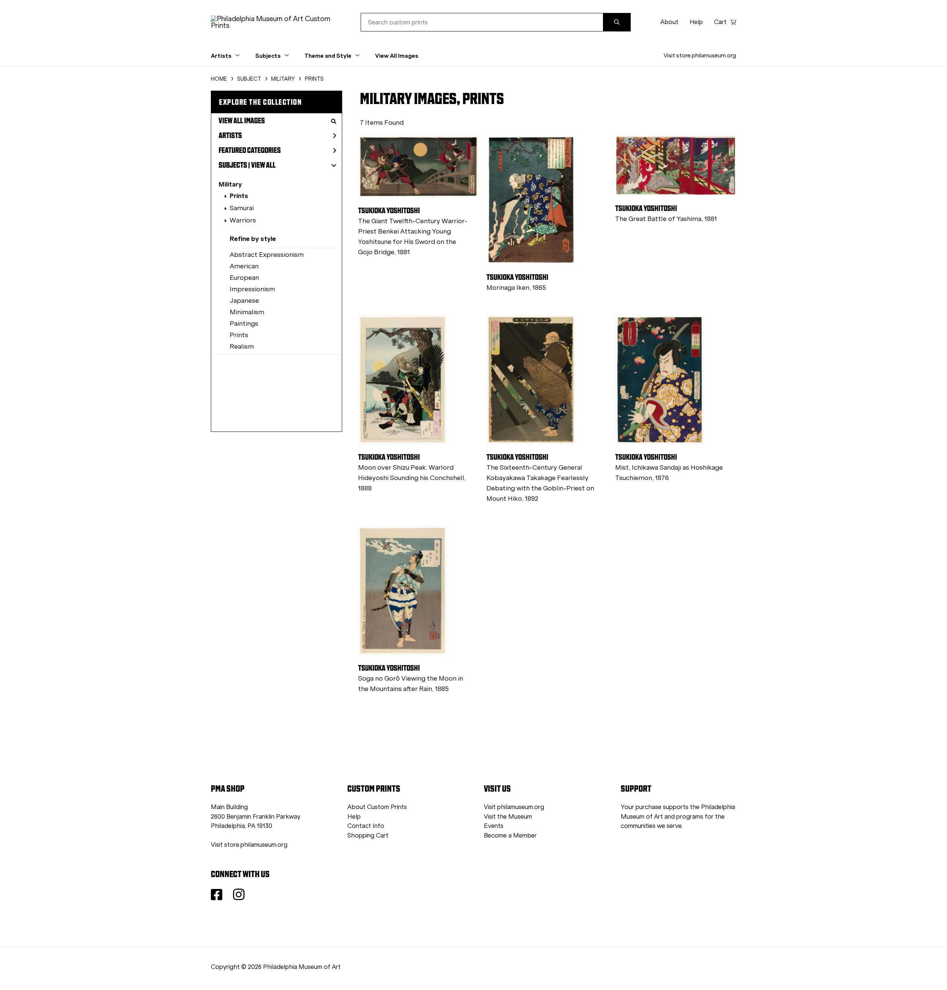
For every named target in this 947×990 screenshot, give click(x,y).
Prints (239, 195)
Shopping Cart (367, 835)
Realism (242, 346)
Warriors (243, 220)
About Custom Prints (377, 807)
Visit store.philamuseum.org (700, 55)
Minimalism (247, 312)
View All (263, 165)
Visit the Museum (508, 816)
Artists (230, 135)
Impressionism (252, 289)
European (244, 277)
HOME (219, 79)
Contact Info (365, 825)
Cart (720, 22)
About (669, 22)
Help (696, 22)
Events (493, 825)
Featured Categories (250, 150)
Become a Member (510, 835)
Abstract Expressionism (267, 254)
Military (230, 184)
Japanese (244, 300)
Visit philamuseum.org (514, 807)
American (244, 266)
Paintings (244, 323)
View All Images (396, 55)
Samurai (242, 208)
